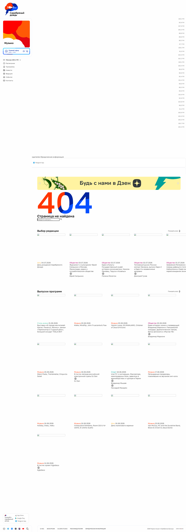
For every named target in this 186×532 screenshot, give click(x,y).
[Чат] (27, 51)
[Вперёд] (178, 183)
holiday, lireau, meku (45, 425)
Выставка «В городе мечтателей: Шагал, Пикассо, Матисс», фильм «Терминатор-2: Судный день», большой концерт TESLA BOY (51, 328)
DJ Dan (77, 381)
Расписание (10, 63)
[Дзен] (15, 529)
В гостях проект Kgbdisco (48, 465)
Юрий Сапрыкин (77, 276)
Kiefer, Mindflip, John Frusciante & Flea (90, 325)
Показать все (173, 231)
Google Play (21, 518)
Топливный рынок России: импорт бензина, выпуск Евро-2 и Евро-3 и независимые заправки (148, 268)
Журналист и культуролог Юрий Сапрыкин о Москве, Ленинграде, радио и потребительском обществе (83, 268)
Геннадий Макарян (119, 388)
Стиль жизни (42, 323)
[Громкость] (24, 51)
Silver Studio (62, 528)
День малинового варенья (122, 425)
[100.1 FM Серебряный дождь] (14, 9)
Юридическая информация (52, 157)
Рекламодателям (33, 157)
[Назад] (40, 183)
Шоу (39, 263)
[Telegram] (8, 529)
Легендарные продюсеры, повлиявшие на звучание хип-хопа (163, 375)
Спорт (113, 372)
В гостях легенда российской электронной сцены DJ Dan (86, 375)
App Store (20, 515)
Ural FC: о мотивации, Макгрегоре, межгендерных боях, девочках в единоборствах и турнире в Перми (126, 376)
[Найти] (61, 219)
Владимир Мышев (118, 383)
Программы (10, 67)
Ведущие (9, 74)
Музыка (77, 323)
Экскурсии (51, 528)
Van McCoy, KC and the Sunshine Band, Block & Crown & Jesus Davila (164, 426)
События (9, 77)
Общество (74, 263)
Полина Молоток (109, 276)
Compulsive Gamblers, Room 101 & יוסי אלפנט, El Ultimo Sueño (90, 426)
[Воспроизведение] (6, 51)
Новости (9, 70)
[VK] (12, 529)
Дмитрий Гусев (140, 276)
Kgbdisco (41, 470)
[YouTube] (23, 528)
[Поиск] (27, 528)
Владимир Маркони (156, 336)
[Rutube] (19, 529)
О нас (42, 528)
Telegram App (39, 163)
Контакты (9, 80)
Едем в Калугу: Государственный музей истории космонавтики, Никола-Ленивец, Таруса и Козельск (116, 268)
